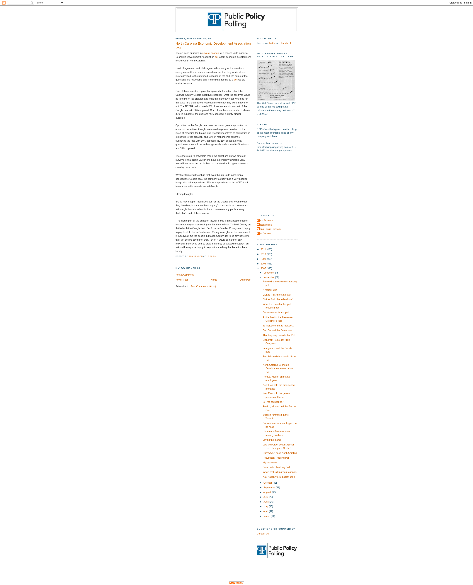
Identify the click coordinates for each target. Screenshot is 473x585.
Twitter (272, 43)
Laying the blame (272, 439)
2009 (264, 259)
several (206, 53)
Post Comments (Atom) (203, 286)
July (266, 497)
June (266, 501)
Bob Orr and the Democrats (277, 330)
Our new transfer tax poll (276, 312)
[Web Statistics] (236, 583)
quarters (215, 53)
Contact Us (263, 533)
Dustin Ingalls (265, 224)
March (267, 516)
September (269, 487)
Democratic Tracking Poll (276, 467)
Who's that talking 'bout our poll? (280, 472)
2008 (264, 263)
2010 (264, 254)
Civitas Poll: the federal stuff (278, 299)
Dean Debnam (265, 220)
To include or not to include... (278, 325)
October (268, 482)
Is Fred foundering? (273, 401)
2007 (264, 268)
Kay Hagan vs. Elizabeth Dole (279, 476)
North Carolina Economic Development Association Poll (278, 368)
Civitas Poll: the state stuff (277, 294)
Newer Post (182, 279)
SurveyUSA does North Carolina (280, 453)
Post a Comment (185, 274)
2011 (264, 249)
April (266, 511)
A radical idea (270, 290)
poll (217, 57)
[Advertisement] (280, 183)
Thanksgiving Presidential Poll (279, 335)
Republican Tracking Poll (276, 457)
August (267, 492)
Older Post (245, 279)
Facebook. (286, 43)
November (269, 277)
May (266, 506)
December (269, 272)
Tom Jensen (264, 233)
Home (214, 279)
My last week (270, 462)
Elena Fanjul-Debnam (269, 229)
